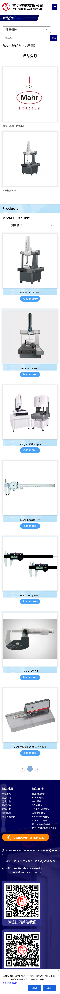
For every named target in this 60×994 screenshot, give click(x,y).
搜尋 (54, 38)
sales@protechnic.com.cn (27, 872)
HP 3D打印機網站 (41, 808)
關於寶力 (6, 805)
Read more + (30, 298)
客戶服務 (6, 801)
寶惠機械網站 (38, 793)
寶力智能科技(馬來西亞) (44, 828)
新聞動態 (6, 793)
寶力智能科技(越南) (41, 824)
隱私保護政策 (8, 816)
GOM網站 (37, 805)
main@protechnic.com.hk (27, 868)
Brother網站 (38, 797)
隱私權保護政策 (10, 983)
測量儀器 (30, 45)
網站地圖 (6, 812)
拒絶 (34, 988)
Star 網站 (36, 801)
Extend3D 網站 (39, 820)
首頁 (5, 45)
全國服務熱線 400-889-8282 (28, 837)
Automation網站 (40, 816)
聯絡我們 (6, 808)
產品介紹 (16, 45)
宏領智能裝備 (38, 812)
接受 (49, 988)
